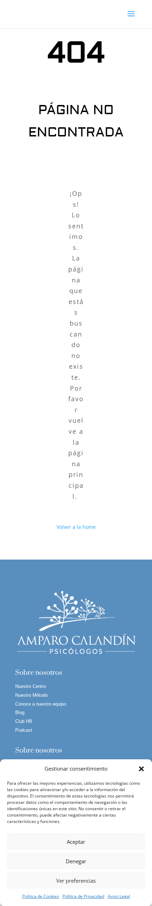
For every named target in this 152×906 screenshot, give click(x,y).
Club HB (23, 721)
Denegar (76, 861)
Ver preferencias (76, 880)
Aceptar (76, 841)
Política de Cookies (40, 896)
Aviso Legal (119, 896)
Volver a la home (76, 527)
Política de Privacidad (83, 896)
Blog (19, 712)
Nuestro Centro (30, 686)
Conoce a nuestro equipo (40, 704)
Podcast (23, 730)
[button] (141, 768)
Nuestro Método (31, 695)
